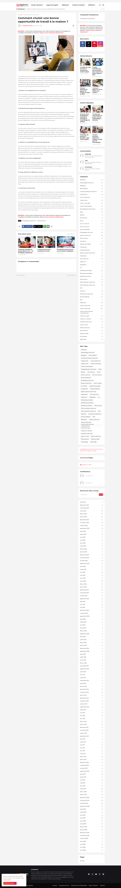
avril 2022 (91, 578)
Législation (91, 264)
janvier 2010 (91, 794)
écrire (91, 221)
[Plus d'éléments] (51, 226)
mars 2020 (91, 628)
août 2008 (91, 841)
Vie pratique (91, 336)
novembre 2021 (91, 593)
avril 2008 (91, 850)
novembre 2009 (91, 800)
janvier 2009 (91, 829)
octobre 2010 (91, 768)
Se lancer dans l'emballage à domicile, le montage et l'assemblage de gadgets (85, 117)
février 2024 (91, 514)
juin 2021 (91, 604)
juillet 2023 (91, 534)
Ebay (91, 212)
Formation (91, 241)
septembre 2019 (91, 634)
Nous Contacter (93, 885)
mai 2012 (91, 715)
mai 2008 (91, 847)
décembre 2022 (91, 555)
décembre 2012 (91, 698)
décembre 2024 (91, 505)
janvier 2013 (91, 695)
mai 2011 (91, 748)
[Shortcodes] (100, 49)
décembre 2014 (91, 689)
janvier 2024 (91, 517)
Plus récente (21, 275)
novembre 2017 (91, 666)
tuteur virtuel (91, 324)
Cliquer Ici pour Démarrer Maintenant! (51, 33)
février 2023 (91, 549)
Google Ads (91, 247)
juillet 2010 (91, 777)
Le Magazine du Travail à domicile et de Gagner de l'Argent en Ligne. (91, 450)
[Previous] (102, 9)
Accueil (20, 14)
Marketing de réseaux (91, 273)
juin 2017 (91, 674)
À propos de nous (64, 885)
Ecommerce (91, 218)
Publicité (91, 291)
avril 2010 (91, 786)
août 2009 (91, 809)
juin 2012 (91, 712)
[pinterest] (103, 874)
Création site (91, 200)
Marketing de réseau (91, 270)
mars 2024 (91, 511)
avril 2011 (91, 750)
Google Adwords (91, 250)
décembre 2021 (91, 590)
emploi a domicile (91, 235)
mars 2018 (91, 660)
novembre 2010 (91, 765)
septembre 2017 (91, 669)
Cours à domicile (91, 197)
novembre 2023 (91, 522)
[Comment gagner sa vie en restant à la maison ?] (97, 83)
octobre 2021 (91, 595)
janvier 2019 (91, 645)
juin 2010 (91, 780)
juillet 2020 (91, 622)
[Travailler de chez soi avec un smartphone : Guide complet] (85, 62)
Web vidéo (91, 339)
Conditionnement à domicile (91, 191)
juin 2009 (91, 815)
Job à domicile (91, 258)
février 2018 (91, 663)
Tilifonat (102, 885)
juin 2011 (91, 745)
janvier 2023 (91, 552)
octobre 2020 (91, 613)
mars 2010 (91, 788)
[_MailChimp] (100, 47)
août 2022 (91, 566)
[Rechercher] (103, 5)
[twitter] (92, 874)
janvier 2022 (91, 587)
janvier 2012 (91, 724)
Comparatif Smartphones (87, 18)
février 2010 (91, 791)
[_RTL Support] (82, 49)
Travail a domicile (91, 305)
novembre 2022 (91, 557)
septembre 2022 (91, 563)
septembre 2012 (91, 707)
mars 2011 (91, 753)
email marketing (91, 229)
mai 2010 (91, 783)
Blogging (91, 185)
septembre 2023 (91, 528)
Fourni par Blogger (87, 458)
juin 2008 (91, 844)
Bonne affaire (91, 188)
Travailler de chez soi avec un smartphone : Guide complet (85, 70)
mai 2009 (91, 818)
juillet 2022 (91, 569)
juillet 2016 (91, 683)
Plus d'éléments (89, 475)
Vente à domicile (91, 327)
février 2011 (91, 756)
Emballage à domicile (91, 232)
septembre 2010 (91, 771)
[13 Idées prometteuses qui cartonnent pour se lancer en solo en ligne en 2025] (97, 62)
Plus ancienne (71, 275)
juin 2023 (91, 537)
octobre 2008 (91, 838)
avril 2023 (91, 543)
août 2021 (91, 601)
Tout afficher (71, 234)
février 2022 (91, 584)
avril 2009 (91, 821)
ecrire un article (91, 223)
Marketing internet (91, 276)
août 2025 (91, 502)
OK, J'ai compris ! (10, 883)
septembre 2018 (91, 651)
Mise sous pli (91, 279)
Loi (91, 267)
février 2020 (91, 631)
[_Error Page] (94, 47)
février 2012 (91, 721)
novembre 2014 (91, 692)
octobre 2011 (91, 733)
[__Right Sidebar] (88, 47)
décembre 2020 (91, 610)
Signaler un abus (86, 464)
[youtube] (96, 874)
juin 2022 (91, 572)
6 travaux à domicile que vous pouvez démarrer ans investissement (45, 9)
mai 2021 (91, 607)
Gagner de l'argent (52, 5)
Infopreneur (91, 256)
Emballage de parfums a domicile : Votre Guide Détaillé (84, 137)
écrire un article (91, 226)
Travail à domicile (36, 5)
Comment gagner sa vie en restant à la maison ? (97, 90)
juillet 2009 (91, 812)
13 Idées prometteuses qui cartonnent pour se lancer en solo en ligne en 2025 (97, 71)
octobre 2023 (91, 525)
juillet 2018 (91, 657)
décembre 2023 (91, 519)
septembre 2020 (91, 616)
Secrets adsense (91, 297)
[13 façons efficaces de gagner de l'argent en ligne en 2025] (85, 83)
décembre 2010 (91, 762)
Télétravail (65, 5)
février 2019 (91, 642)
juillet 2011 (91, 742)
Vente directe (91, 330)
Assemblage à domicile (91, 182)
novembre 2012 (91, 701)
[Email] (48, 226)
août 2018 (91, 654)
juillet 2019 (91, 639)
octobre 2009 (91, 803)
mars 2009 (91, 824)
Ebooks (91, 215)
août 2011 (91, 739)
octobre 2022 (91, 560)
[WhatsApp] (44, 226)
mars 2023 (91, 546)
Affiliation (91, 5)
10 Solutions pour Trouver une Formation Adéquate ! (65, 250)
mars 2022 (91, 581)
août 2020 (91, 619)
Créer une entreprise (91, 206)
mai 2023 (91, 540)
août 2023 (91, 531)
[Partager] (73, 25)
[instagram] (99, 874)
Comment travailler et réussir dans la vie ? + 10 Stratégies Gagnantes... (25, 251)
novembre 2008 (91, 835)
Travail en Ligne (91, 316)
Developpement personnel (31, 14)
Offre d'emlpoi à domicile (91, 282)
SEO (91, 299)
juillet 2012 (91, 710)
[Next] (104, 9)
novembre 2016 (91, 680)
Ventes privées (91, 333)
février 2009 (91, 827)
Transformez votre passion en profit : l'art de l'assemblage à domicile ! (97, 117)
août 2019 (91, 636)
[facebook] (88, 874)
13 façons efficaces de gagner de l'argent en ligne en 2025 (85, 91)
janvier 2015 (91, 686)
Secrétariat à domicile (91, 294)
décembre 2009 (91, 797)
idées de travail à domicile (91, 253)
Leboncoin (91, 261)
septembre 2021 (91, 598)
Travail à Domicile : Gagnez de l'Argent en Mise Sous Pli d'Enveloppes (97, 138)
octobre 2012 (91, 704)
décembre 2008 (91, 832)
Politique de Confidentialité (79, 885)
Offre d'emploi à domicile (91, 285)
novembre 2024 (91, 508)
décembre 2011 (91, 727)
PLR (91, 288)
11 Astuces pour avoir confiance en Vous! (44, 250)
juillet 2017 (91, 671)
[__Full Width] (82, 47)
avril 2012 (91, 718)
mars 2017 (91, 677)
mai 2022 (91, 575)
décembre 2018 (91, 648)
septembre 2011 (91, 736)
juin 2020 (91, 625)
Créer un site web (91, 203)
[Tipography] (94, 49)
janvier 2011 (91, 759)
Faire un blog (91, 238)
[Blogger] (88, 49)
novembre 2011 (91, 730)
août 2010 (91, 774)
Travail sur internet (78, 5)
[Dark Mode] (100, 5)
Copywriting (91, 194)
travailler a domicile (91, 322)
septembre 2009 (91, 806)
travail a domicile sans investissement (91, 312)
